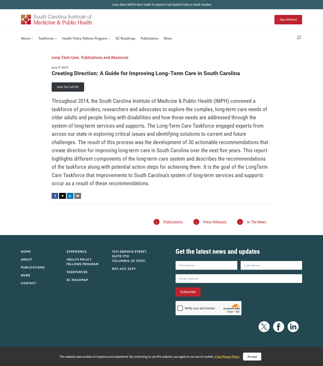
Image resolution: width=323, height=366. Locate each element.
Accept (252, 356)
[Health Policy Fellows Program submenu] (109, 39)
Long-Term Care (65, 57)
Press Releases (215, 222)
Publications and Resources (105, 57)
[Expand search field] (299, 38)
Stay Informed (288, 19)
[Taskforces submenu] (56, 39)
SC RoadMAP (77, 280)
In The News (256, 222)
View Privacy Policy (227, 357)
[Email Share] (77, 196)
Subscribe (188, 292)
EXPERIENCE (77, 252)
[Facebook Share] (55, 196)
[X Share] (62, 196)
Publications (173, 222)
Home (26, 252)
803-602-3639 (124, 269)
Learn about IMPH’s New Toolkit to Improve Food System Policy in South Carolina (161, 4)
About (26, 259)
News (25, 275)
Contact (28, 283)
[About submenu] (32, 39)
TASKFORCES (77, 272)
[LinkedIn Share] (70, 196)
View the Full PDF (68, 87)
